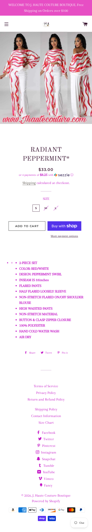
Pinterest (48, 446)
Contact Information (46, 416)
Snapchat (48, 459)
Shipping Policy (46, 409)
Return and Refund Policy (46, 399)
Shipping (29, 183)
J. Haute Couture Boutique (52, 495)
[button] (46, 175)
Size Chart (46, 422)
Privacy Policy (46, 393)
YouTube (48, 472)
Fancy (47, 485)
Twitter (48, 439)
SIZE (46, 199)
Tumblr (48, 466)
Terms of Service (46, 386)
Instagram (48, 452)
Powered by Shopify (46, 501)
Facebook (48, 433)
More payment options (64, 236)
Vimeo (48, 479)
